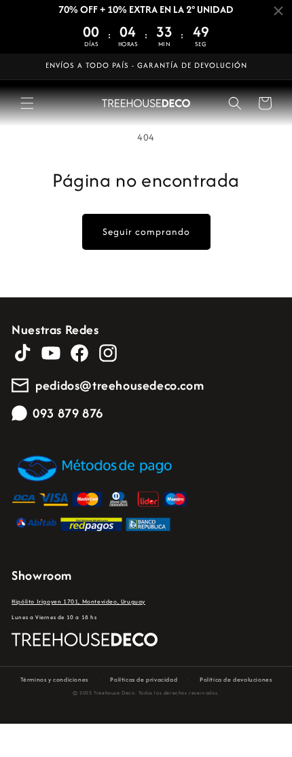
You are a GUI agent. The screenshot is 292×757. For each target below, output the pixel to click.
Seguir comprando (146, 231)
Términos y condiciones (54, 679)
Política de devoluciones (236, 679)
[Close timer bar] (278, 10)
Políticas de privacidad (143, 679)
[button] (27, 103)
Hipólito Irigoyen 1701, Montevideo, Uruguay (78, 601)
